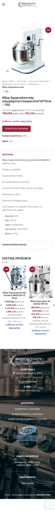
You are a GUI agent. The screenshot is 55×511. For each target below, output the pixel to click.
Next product (9, 91)
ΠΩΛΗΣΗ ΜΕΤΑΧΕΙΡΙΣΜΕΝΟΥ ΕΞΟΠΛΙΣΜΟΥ (27, 419)
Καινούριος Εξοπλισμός (39, 81)
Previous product (3, 91)
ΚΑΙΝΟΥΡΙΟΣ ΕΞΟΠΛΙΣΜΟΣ (27, 409)
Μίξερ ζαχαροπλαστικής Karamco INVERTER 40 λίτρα (14, 295)
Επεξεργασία (33, 84)
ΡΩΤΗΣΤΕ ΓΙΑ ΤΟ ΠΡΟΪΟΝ (16, 129)
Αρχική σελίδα (8, 81)
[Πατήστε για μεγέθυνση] (7, 71)
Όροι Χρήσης (27, 483)
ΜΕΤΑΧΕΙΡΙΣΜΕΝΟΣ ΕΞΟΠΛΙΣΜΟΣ (27, 414)
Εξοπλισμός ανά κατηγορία (13, 84)
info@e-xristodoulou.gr (29, 390)
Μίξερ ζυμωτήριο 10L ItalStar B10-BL (40, 302)
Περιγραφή (7, 154)
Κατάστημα (22, 81)
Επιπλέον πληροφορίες (14, 244)
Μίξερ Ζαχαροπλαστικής (13, 87)
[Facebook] (11, 141)
